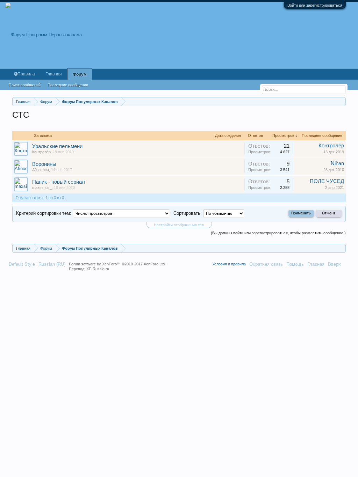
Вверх (334, 264)
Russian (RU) (51, 264)
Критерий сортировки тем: (43, 213)
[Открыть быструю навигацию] (341, 101)
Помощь (295, 264)
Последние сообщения (68, 85)
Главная (53, 74)
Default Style (22, 264)
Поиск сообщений (25, 85)
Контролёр (41, 152)
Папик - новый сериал (58, 182)
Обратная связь (266, 264)
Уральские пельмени (57, 146)
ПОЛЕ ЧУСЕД (327, 181)
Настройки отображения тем (179, 225)
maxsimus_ (42, 187)
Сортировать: (187, 213)
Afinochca (40, 170)
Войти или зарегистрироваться (314, 5)
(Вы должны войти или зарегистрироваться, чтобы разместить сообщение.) (278, 233)
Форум (80, 74)
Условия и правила (229, 264)
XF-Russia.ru (97, 269)
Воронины (44, 164)
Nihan (337, 163)
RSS (346, 264)
